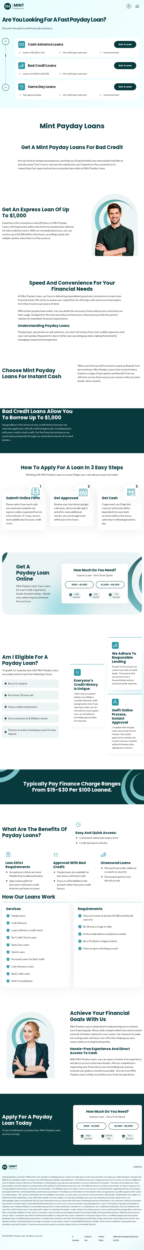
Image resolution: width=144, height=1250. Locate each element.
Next (5, 87)
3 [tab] (5, 70)
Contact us (137, 1166)
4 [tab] (5, 82)
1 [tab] (5, 48)
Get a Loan (125, 44)
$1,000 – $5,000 (110, 584)
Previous (5, 41)
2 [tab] (5, 59)
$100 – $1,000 (79, 584)
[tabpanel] (77, 47)
